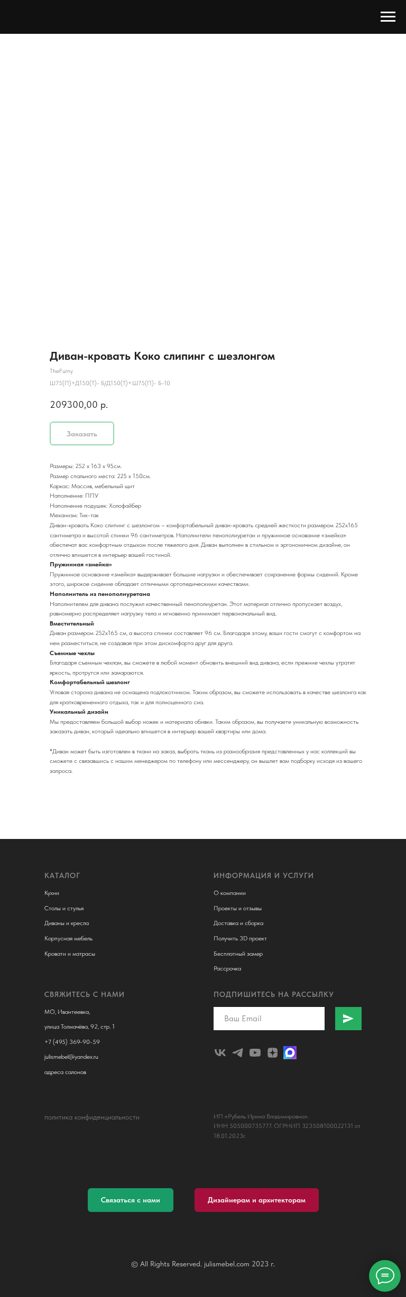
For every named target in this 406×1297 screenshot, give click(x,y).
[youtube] (255, 1052)
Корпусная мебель (68, 938)
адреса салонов (65, 1072)
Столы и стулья (64, 908)
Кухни (51, 893)
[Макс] (290, 1052)
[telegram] (237, 1052)
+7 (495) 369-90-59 (72, 1042)
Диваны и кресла (66, 923)
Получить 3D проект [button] (240, 938)
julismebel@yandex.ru (71, 1056)
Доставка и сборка (238, 923)
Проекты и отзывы (238, 908)
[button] (130, 1200)
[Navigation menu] (388, 17)
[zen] (272, 1052)
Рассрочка (227, 968)
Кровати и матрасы (69, 953)
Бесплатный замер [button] (238, 953)
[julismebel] (220, 1052)
